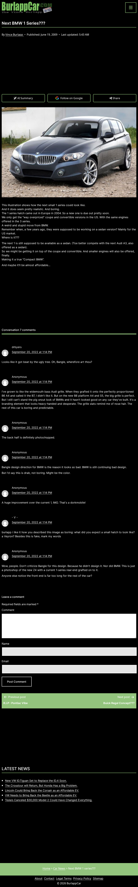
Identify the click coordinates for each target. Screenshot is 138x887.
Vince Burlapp (14, 34)
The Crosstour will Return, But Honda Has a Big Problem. (41, 785)
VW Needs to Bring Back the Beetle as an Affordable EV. (41, 795)
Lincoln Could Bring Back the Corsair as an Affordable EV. (42, 790)
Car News (59, 868)
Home (46, 868)
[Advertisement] (69, 68)
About (38, 878)
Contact (49, 878)
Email (5, 661)
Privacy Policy (82, 878)
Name (5, 644)
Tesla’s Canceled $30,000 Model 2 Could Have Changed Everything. (48, 800)
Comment (8, 610)
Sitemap (98, 878)
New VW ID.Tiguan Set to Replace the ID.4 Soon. (36, 780)
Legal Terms (64, 878)
